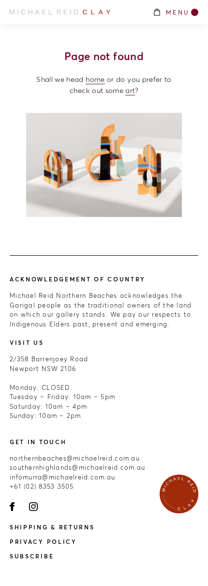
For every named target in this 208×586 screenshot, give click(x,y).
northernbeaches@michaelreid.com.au (75, 458)
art (129, 90)
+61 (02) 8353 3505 (42, 486)
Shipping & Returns (52, 527)
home (95, 79)
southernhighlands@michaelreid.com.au (77, 467)
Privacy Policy (43, 541)
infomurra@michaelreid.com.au (62, 477)
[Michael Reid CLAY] (76, 12)
